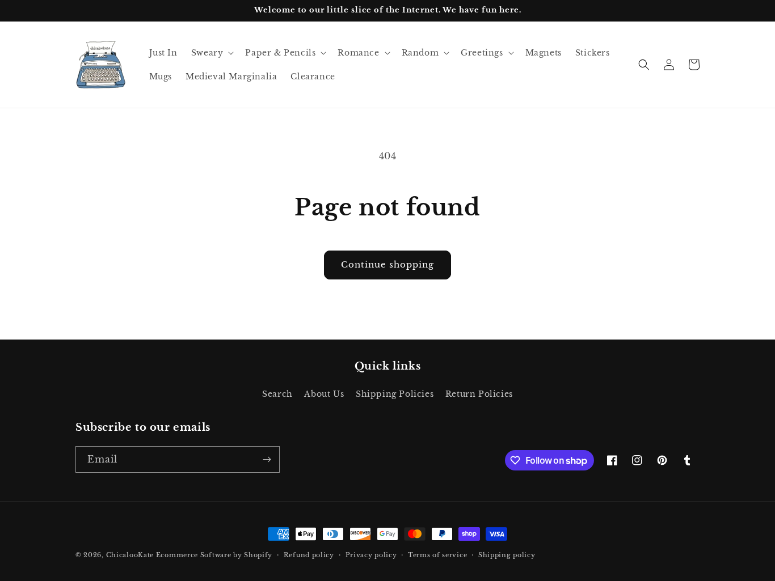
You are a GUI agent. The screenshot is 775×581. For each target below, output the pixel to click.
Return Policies (479, 394)
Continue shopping (387, 264)
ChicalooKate (130, 555)
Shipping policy (507, 555)
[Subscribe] (266, 459)
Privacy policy (371, 555)
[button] (211, 53)
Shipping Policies (394, 394)
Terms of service (437, 555)
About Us (324, 394)
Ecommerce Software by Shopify (214, 555)
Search (277, 394)
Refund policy (309, 555)
